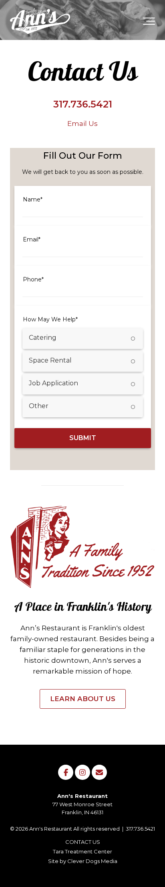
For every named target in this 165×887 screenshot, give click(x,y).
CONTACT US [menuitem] (82, 842)
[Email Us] (99, 772)
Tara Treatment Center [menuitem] (82, 851)
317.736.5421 (140, 828)
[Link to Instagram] (82, 772)
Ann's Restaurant (50, 828)
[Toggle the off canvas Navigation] (149, 22)
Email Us (82, 124)
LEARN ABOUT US (82, 699)
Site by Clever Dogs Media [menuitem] (82, 861)
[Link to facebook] (65, 772)
